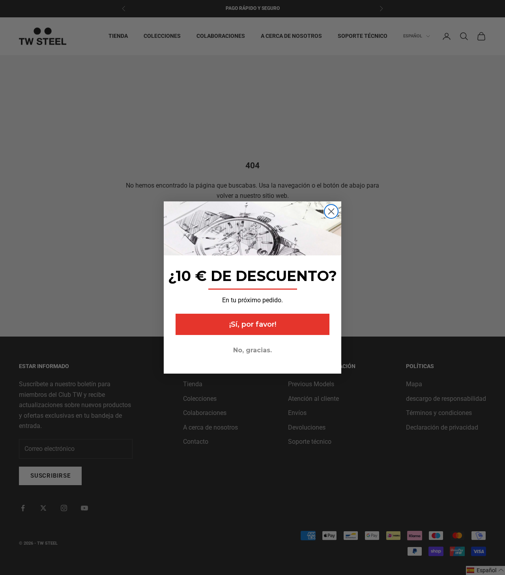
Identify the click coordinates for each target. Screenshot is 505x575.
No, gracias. (252, 350)
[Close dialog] (331, 211)
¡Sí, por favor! (252, 324)
